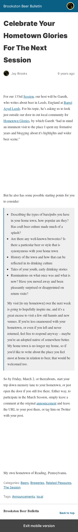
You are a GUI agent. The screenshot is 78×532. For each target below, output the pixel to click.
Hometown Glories (16, 120)
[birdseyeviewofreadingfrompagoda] (39, 466)
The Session (12, 487)
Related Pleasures (58, 483)
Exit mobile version (39, 526)
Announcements (23, 496)
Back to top (67, 513)
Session (28, 96)
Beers (25, 483)
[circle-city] (39, 185)
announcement (46, 403)
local (40, 496)
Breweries (37, 483)
